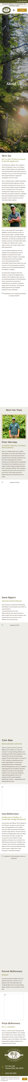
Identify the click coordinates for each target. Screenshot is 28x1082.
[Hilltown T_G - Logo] (6, 10)
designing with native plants (9, 470)
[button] (14, 10)
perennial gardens (13, 617)
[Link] (14, 1055)
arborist (9, 747)
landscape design (19, 191)
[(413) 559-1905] (3, 1073)
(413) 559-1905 (10, 1073)
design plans (5, 838)
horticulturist (17, 747)
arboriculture (20, 185)
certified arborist (11, 1030)
